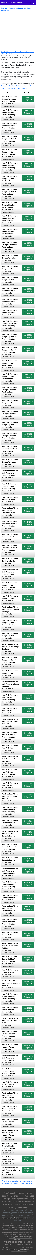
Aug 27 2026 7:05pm (28, 1033)
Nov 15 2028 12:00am (28, 435)
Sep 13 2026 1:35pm (28, 697)
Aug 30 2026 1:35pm (28, 921)
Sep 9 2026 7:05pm (28, 846)
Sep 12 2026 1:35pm (28, 734)
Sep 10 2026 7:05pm (28, 809)
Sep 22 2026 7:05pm (28, 659)
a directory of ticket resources (19, 1251)
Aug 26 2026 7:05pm (28, 1070)
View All (20, 1239)
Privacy (30, 1238)
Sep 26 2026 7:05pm (28, 510)
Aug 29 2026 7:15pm (28, 958)
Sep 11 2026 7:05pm (28, 771)
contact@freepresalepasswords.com (19, 1238)
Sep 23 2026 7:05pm (28, 622)
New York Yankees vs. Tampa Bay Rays (16, 8)
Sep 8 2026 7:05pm (28, 884)
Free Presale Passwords (11, 2)
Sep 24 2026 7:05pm (28, 584)
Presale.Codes (22, 1249)
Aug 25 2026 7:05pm (28, 1108)
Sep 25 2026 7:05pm (28, 547)
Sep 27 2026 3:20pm (28, 472)
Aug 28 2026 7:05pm (28, 996)
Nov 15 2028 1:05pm (28, 323)
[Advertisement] (18, 32)
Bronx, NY (5, 10)
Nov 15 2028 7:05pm (28, 98)
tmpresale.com (11, 1249)
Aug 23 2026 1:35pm (28, 1145)
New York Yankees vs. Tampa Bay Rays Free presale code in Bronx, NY (17, 52)
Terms (15, 1239)
